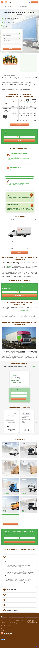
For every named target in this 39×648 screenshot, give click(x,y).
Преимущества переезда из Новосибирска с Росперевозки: (27, 69)
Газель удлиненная (21, 219)
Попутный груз (12, 622)
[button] (10, 524)
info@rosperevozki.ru (15, 380)
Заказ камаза (19, 622)
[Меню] (2, 2)
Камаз (8, 219)
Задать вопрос (34, 2)
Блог (2, 627)
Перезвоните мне (19, 399)
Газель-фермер (13, 219)
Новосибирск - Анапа (7, 108)
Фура (3, 219)
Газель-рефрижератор (29, 219)
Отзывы (2, 628)
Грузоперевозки (12, 619)
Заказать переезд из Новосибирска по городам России (28, 56)
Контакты (3, 630)
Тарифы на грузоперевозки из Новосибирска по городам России (27, 59)
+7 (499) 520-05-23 (7, 133)
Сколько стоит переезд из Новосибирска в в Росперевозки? (27, 63)
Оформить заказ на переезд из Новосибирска (27, 66)
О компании (3, 620)
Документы (3, 622)
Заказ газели (12, 620)
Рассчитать (12, 48)
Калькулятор (3, 619)
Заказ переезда (12, 625)
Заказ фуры (11, 624)
